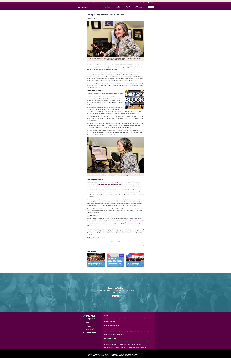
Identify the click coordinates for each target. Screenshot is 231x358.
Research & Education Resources (110, 331)
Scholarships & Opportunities (123, 331)
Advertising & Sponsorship (115, 318)
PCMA (79, 2)
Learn (140, 7)
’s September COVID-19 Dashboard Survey (109, 184)
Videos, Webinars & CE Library (118, 334)
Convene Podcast (126, 329)
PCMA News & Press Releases (109, 321)
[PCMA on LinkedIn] (87, 332)
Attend (128, 7)
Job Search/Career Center (125, 318)
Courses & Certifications (135, 329)
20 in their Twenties (107, 342)
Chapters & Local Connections (118, 342)
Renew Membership (138, 342)
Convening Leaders (137, 344)
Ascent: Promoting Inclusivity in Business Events (113, 329)
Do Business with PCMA (108, 2)
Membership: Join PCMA (129, 342)
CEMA (82, 2)
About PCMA (106, 318)
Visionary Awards (143, 347)
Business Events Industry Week (120, 347)
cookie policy (134, 354)
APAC (134, 2)
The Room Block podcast (111, 69)
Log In (145, 2)
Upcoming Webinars (108, 334)
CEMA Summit (145, 342)
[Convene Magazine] (82, 7)
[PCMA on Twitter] (85, 332)
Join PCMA (151, 7)
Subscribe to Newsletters (144, 331)
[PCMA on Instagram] (89, 332)
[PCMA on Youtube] (91, 332)
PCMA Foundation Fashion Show (133, 347)
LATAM (141, 2)
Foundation (95, 2)
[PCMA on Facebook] (83, 332)
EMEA (137, 2)
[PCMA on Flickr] (93, 332)
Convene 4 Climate (107, 344)
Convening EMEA (123, 344)
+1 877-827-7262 (87, 328)
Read (108, 7)
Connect (118, 7)
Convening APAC (115, 344)
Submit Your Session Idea (134, 331)
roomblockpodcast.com (111, 123)
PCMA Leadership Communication (144, 318)
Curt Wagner (90, 238)
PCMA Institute (87, 2)
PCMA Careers (134, 318)
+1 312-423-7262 (88, 329)
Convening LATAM (130, 344)
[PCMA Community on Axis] (95, 332)
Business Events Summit (108, 347)
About (101, 2)
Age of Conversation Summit (136, 220)
